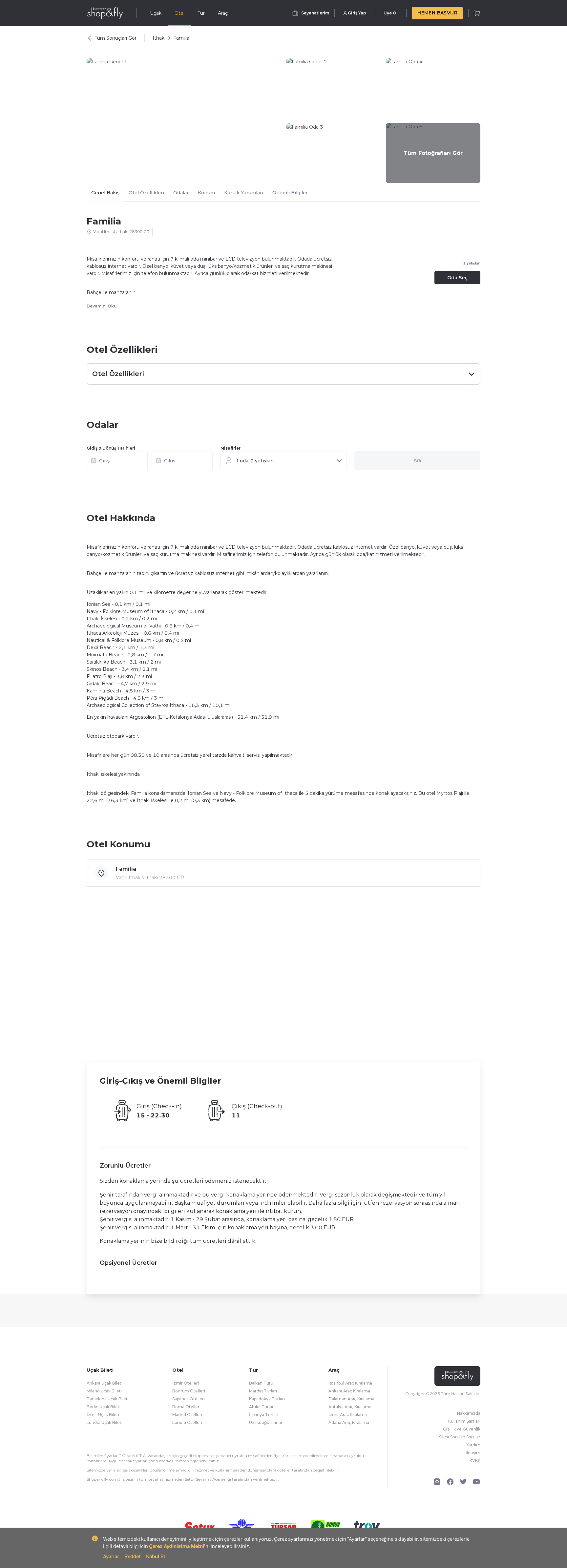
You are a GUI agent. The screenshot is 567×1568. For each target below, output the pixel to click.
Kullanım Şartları (464, 1421)
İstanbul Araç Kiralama (350, 1383)
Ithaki (159, 38)
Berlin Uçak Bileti (103, 1406)
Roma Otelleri (186, 1406)
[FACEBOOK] (450, 1482)
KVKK (475, 1460)
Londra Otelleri (187, 1422)
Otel (179, 13)
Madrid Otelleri (187, 1414)
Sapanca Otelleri (188, 1398)
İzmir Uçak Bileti (103, 1414)
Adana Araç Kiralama (348, 1422)
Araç (223, 13)
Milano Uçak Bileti (104, 1390)
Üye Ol (391, 13)
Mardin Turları (263, 1390)
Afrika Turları (262, 1406)
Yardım (473, 1444)
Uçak (155, 13)
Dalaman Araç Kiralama (351, 1398)
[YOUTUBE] (476, 1482)
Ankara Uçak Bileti (104, 1383)
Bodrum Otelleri (188, 1390)
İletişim (473, 1452)
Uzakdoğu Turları (266, 1422)
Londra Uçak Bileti (104, 1422)
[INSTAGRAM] (437, 1482)
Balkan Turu (261, 1383)
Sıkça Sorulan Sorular (459, 1436)
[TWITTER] (463, 1482)
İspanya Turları (263, 1414)
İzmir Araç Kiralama (347, 1414)
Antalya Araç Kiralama (349, 1406)
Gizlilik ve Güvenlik (461, 1429)
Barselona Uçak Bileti (108, 1398)
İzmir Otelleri (185, 1383)
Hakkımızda (468, 1413)
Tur (201, 13)
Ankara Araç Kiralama (349, 1390)
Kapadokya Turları (267, 1398)
